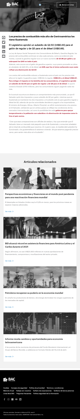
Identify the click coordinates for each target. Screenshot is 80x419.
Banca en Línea (68, 5)
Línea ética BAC (8, 393)
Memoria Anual (8, 391)
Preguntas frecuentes (23, 393)
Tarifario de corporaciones (42, 391)
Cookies (6, 388)
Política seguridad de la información (46, 393)
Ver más (8, 211)
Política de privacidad (37, 388)
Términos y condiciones (55, 388)
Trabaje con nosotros (23, 391)
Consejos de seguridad (19, 388)
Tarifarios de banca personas (64, 391)
